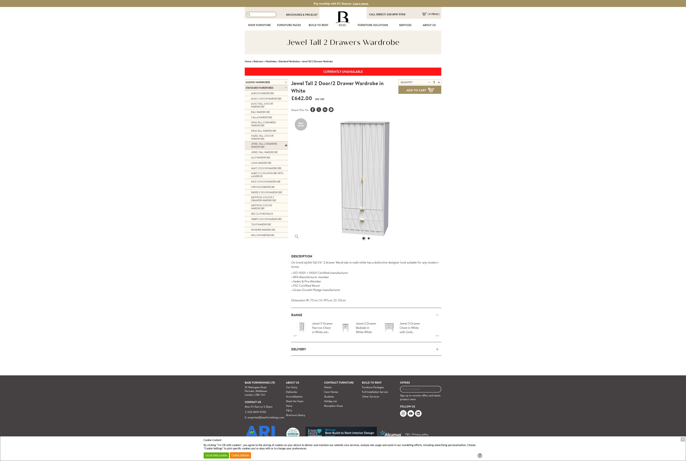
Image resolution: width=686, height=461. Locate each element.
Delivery (298, 349)
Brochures (294, 15)
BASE (342, 25)
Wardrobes (270, 61)
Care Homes (331, 392)
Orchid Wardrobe (263, 187)
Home (248, 61)
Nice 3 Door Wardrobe (265, 181)
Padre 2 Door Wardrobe (266, 192)
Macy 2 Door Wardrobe (266, 168)
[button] (364, 238)
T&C (407, 434)
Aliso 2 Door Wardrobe (266, 98)
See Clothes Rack (262, 214)
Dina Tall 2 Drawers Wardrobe (263, 124)
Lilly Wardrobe (260, 157)
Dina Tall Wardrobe (263, 131)
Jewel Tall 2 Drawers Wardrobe (264, 145)
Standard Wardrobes (289, 61)
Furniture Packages (373, 387)
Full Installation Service (375, 392)
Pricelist (311, 15)
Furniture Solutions (373, 25)
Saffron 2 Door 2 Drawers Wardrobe (263, 199)
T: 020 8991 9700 (255, 412)
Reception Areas (333, 406)
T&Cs (289, 410)
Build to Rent (372, 382)
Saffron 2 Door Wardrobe (261, 207)
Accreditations (294, 396)
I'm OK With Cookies (216, 455)
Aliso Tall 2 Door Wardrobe (262, 105)
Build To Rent (318, 25)
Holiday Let (330, 401)
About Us (429, 25)
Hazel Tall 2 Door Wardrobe (262, 137)
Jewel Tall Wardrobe (264, 152)
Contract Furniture (339, 382)
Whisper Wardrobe (263, 230)
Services (405, 25)
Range (296, 315)
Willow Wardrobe (262, 235)
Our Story (291, 387)
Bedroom (258, 61)
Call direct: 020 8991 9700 (387, 14)
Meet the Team (294, 401)
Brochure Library (295, 415)
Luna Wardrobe (261, 163)
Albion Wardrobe (262, 93)
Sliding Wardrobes (258, 82)
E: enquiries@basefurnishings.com (264, 417)
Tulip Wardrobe (261, 224)
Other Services (370, 396)
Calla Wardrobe (261, 117)
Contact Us (253, 402)
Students (329, 396)
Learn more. (361, 3)
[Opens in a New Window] (331, 110)
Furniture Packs (289, 25)
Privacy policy (420, 434)
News (289, 406)
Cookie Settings (240, 455)
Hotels (328, 387)
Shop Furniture (259, 25)
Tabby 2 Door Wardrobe (266, 219)
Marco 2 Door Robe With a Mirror (267, 174)
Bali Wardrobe (260, 112)
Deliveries (291, 392)
